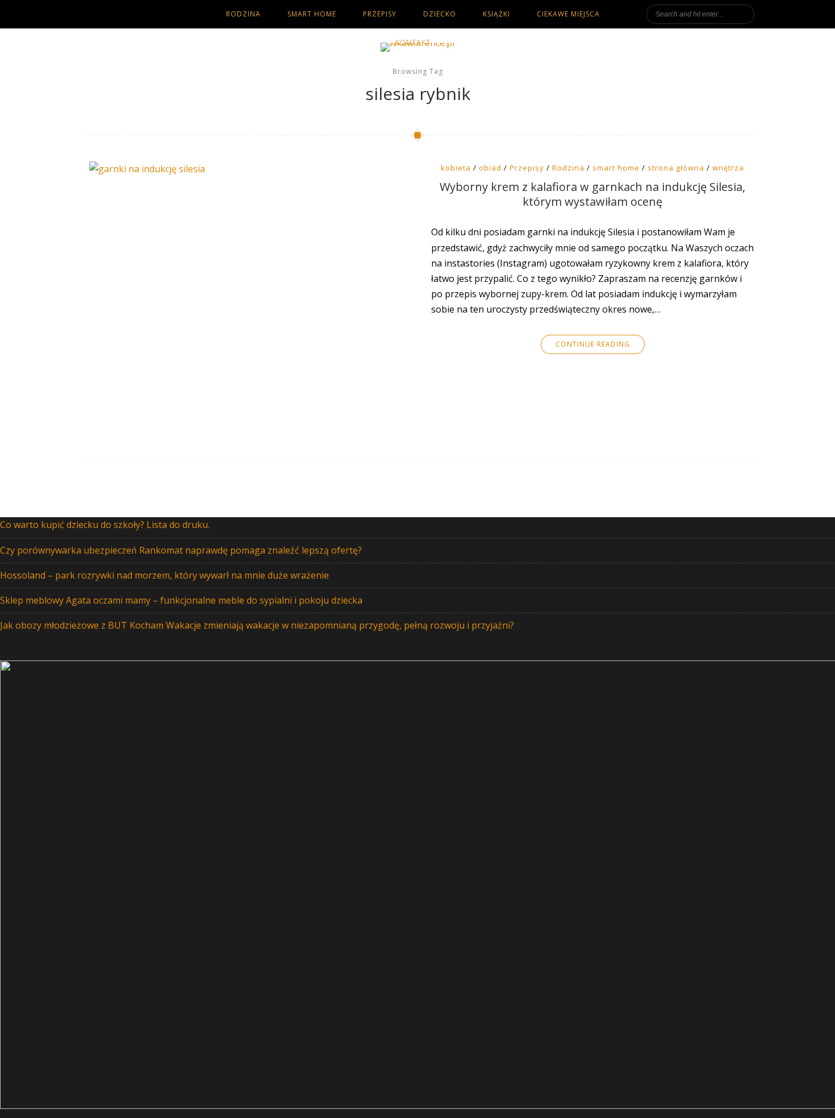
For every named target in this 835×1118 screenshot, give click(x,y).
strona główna (676, 168)
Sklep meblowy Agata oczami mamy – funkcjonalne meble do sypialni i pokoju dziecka (181, 600)
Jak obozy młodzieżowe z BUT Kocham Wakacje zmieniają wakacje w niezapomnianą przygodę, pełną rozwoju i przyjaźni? (257, 625)
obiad (490, 168)
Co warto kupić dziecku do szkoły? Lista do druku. (105, 524)
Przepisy (379, 14)
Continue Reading (593, 344)
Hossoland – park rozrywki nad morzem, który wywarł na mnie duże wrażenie (164, 575)
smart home (311, 14)
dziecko (439, 14)
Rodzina (568, 168)
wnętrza (728, 168)
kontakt (413, 42)
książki (496, 14)
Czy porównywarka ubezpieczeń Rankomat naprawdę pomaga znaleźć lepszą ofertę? (181, 550)
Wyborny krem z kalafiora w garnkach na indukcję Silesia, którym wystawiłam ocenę (592, 194)
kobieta (456, 168)
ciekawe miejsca (568, 14)
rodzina (243, 14)
